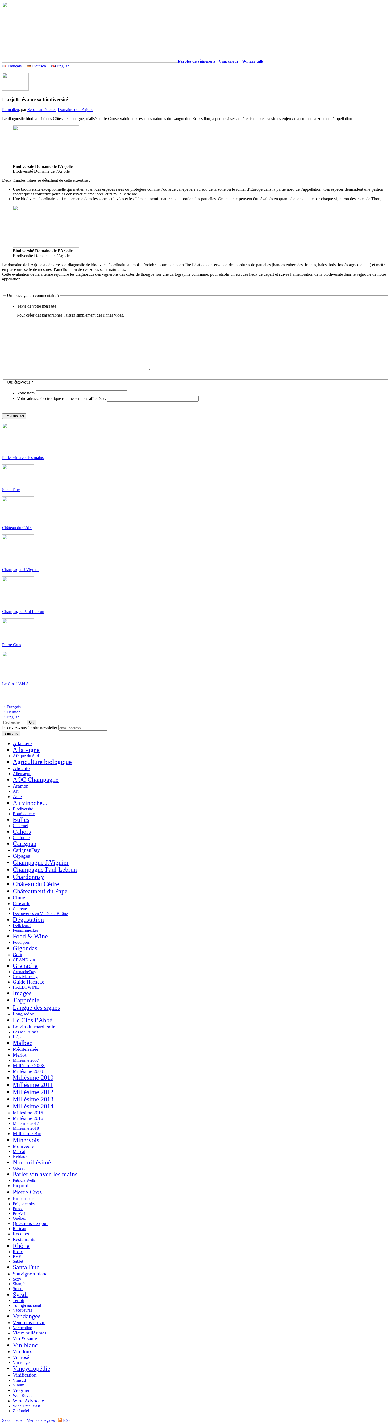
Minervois (26, 1140)
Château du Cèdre (17, 527)
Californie (21, 837)
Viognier (21, 1390)
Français (14, 66)
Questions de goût (30, 1223)
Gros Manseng (25, 976)
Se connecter (13, 1420)
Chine (19, 897)
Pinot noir (23, 1198)
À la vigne (26, 749)
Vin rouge (21, 1362)
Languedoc (23, 1013)
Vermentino (22, 1327)
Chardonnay (28, 876)
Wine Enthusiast (26, 1406)
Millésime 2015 (28, 1112)
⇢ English (10, 717)
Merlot (19, 1055)
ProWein (20, 1213)
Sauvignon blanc (30, 1274)
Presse (18, 1208)
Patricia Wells (24, 1180)
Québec (19, 1218)
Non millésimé (32, 1162)
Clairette (20, 909)
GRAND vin (24, 960)
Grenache (25, 965)
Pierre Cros (11, 645)
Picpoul (20, 1185)
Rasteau (19, 1228)
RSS (66, 1420)
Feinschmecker (25, 930)
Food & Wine (30, 936)
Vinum (18, 1385)
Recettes (21, 1233)
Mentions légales (41, 1420)
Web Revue (22, 1395)
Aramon (20, 786)
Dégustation (28, 919)
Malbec (22, 1042)
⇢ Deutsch (11, 712)
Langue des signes (36, 1007)
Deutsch (38, 66)
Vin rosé (21, 1357)
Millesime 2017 (26, 1123)
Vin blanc (25, 1345)
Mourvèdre (23, 1146)
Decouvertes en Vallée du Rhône (40, 913)
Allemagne (22, 773)
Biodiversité (23, 809)
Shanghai (20, 1284)
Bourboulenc (24, 813)
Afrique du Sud (26, 756)
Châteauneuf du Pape (40, 891)
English (62, 66)
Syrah (20, 1294)
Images (22, 993)
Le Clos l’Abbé (15, 684)
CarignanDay (26, 850)
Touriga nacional (27, 1305)
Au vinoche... (30, 802)
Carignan (24, 843)
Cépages (21, 856)
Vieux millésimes (29, 1332)
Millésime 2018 (26, 1128)
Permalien (10, 109)
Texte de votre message (36, 306)
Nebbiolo (20, 1156)
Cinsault (21, 903)
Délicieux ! (22, 925)
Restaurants (24, 1239)
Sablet (18, 1261)
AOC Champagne (36, 779)
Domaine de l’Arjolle (75, 109)
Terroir (18, 1300)
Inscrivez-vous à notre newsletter (29, 727)
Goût (17, 954)
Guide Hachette (28, 982)
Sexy (17, 1279)
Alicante (21, 768)
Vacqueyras (22, 1310)
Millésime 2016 (28, 1118)
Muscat (19, 1151)
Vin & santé (25, 1338)
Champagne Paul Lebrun (23, 611)
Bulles (21, 819)
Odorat (18, 1168)
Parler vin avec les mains (23, 457)
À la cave (22, 743)
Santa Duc (11, 489)
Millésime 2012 (33, 1091)
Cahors (22, 831)
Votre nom (26, 393)
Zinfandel (21, 1411)
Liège (17, 1037)
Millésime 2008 (29, 1065)
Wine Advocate (28, 1400)
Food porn (21, 942)
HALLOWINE (26, 987)
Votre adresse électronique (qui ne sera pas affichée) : (61, 398)
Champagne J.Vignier (20, 569)
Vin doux (22, 1351)
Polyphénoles (24, 1204)
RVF (17, 1256)
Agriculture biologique (42, 761)
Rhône (21, 1245)
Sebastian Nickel (41, 109)
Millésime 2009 (28, 1071)
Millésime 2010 (33, 1077)
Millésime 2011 (33, 1084)
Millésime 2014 (33, 1106)
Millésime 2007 (26, 1060)
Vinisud (19, 1380)
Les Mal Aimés (25, 1032)
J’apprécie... (28, 1000)
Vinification (25, 1375)
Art (15, 791)
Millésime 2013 (33, 1099)
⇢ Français (11, 707)
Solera (18, 1288)
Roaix (18, 1251)
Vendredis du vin (29, 1322)
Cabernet (20, 825)
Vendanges (26, 1316)
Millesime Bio (27, 1133)
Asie (17, 796)
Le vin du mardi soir (34, 1027)
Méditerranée (25, 1049)
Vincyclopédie (31, 1368)
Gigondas (25, 948)
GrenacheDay (24, 971)
